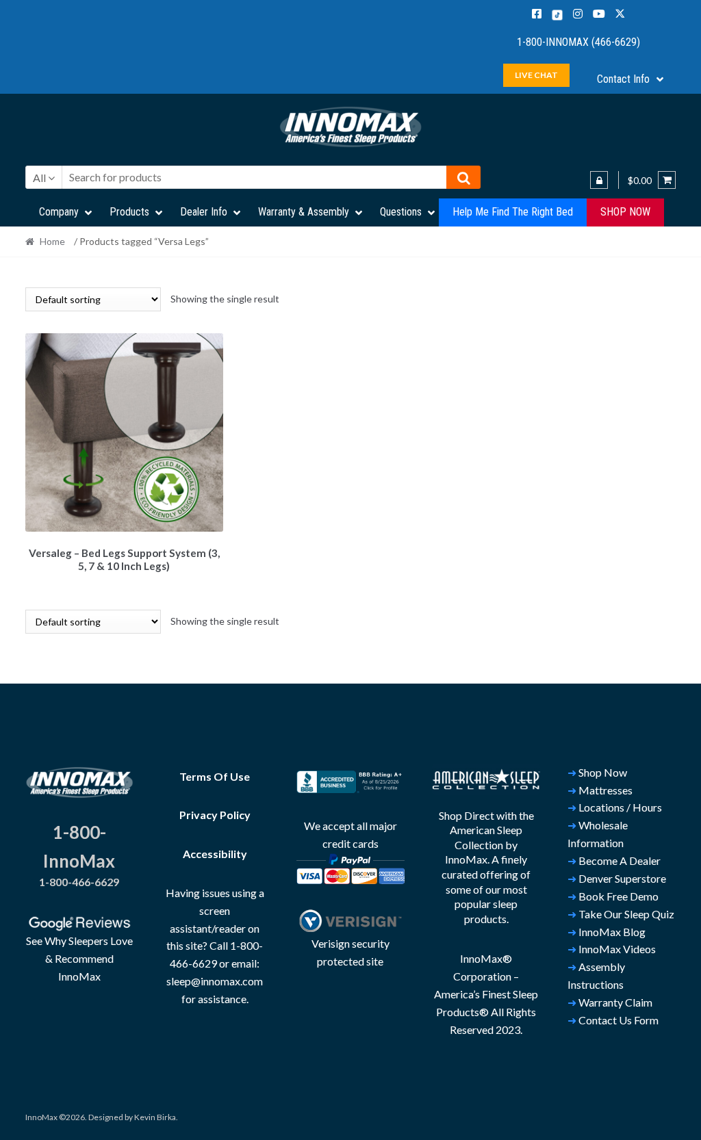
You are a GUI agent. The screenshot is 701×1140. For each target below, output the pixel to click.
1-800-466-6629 (79, 881)
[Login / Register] (599, 180)
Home (52, 241)
